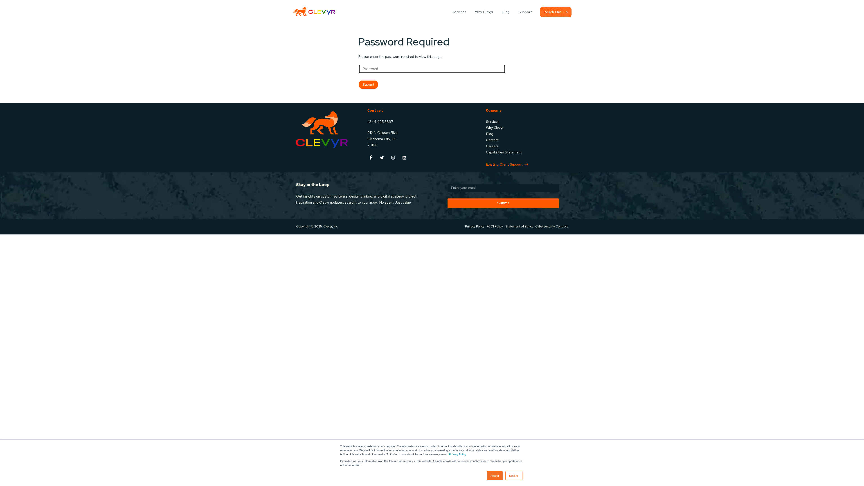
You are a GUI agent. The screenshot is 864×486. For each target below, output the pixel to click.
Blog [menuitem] (506, 12)
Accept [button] (494, 475)
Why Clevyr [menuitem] (484, 12)
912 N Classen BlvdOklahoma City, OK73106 (382, 138)
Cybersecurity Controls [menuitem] (551, 226)
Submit (503, 203)
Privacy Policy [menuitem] (474, 226)
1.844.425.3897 (380, 121)
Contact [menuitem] (492, 139)
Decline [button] (514, 475)
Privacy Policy (457, 454)
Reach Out (552, 12)
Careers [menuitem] (492, 146)
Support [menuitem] (525, 12)
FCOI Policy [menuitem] (495, 226)
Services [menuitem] (459, 12)
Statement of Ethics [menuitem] (519, 226)
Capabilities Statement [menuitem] (504, 152)
